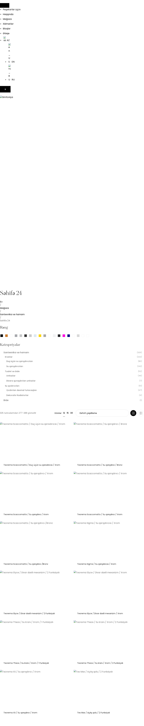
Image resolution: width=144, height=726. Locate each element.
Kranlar (9, 356)
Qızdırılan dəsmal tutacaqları (21, 390)
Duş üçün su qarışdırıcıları (19, 361)
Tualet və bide (12, 371)
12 (64, 413)
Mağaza (7, 19)
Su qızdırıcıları (12, 385)
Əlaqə (6, 33)
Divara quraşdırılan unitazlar (21, 380)
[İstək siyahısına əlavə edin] (68, 426)
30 (71, 413)
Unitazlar (10, 375)
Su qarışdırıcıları (14, 366)
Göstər (58, 413)
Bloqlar (7, 28)
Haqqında (8, 14)
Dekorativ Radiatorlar (17, 395)
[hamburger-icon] (4, 5)
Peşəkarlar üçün (12, 9)
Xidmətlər (8, 23)
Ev (1, 301)
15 (68, 413)
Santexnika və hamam (12, 314)
